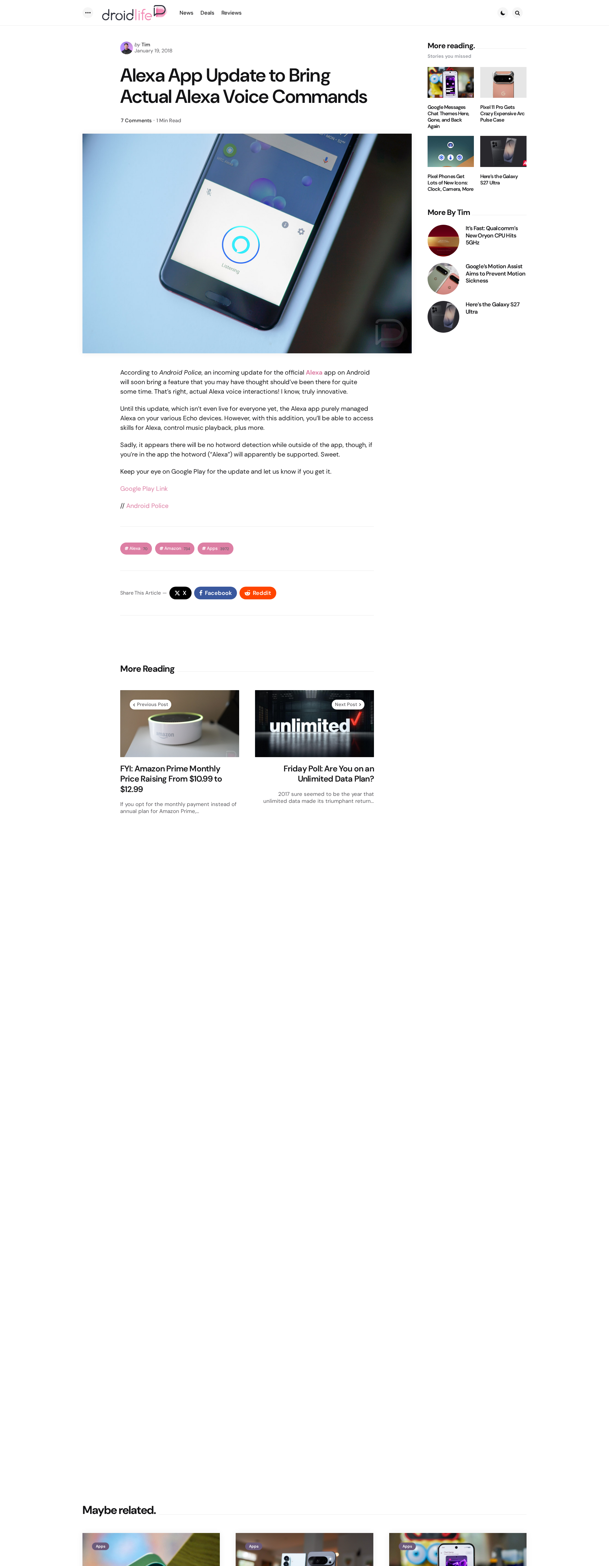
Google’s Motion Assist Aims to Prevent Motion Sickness (495, 273)
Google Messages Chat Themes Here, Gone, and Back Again (448, 117)
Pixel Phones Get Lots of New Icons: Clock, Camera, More (451, 182)
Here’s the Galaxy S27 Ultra (499, 179)
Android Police (147, 506)
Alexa (138, 548)
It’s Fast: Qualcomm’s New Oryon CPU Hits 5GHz (492, 235)
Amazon (177, 548)
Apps (218, 548)
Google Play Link (144, 488)
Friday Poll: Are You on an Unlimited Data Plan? (329, 773)
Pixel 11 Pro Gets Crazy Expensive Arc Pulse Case (502, 113)
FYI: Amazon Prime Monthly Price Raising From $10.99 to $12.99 (171, 779)
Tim (145, 44)
